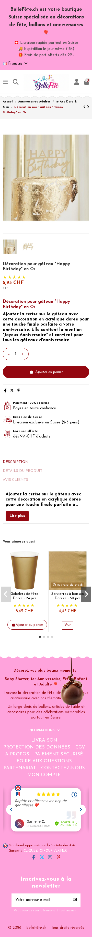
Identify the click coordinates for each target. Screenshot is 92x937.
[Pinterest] (18, 391)
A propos (17, 754)
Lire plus (17, 516)
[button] (40, 637)
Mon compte (44, 775)
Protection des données (36, 747)
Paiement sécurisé (58, 754)
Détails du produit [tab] (22, 471)
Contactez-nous (63, 768)
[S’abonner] (74, 900)
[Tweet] (12, 391)
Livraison (44, 740)
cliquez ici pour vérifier (45, 850)
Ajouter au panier (49, 372)
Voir (67, 625)
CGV (80, 747)
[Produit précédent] (85, 107)
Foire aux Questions (44, 761)
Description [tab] (16, 462)
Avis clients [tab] (15, 480)
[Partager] (5, 391)
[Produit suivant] (88, 107)
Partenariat (20, 768)
